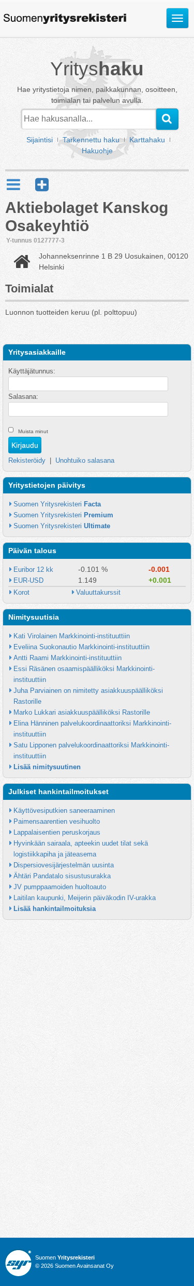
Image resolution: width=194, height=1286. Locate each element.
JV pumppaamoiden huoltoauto (59, 887)
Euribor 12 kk (33, 569)
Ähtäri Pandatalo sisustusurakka (62, 876)
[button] (42, 185)
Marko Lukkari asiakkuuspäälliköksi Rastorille (81, 712)
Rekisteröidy (27, 460)
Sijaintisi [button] (39, 140)
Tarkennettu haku (91, 140)
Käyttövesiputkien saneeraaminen (64, 810)
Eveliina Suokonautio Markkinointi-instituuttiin (81, 647)
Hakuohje (97, 150)
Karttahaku (147, 140)
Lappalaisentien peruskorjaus (56, 832)
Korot (21, 592)
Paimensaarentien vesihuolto (56, 821)
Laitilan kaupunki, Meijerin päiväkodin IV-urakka (84, 898)
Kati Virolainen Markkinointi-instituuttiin (71, 636)
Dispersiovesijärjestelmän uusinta (63, 865)
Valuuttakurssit (98, 592)
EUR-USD (28, 580)
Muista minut (33, 431)
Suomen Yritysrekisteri (57, 504)
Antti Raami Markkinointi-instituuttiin (67, 658)
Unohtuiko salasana (84, 460)
